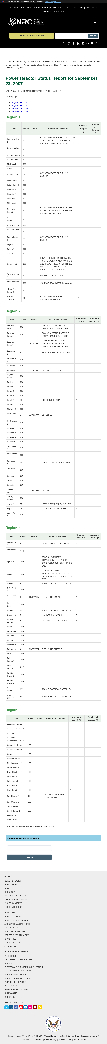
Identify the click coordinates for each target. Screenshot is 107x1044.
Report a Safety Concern (31, 35)
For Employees (80, 1039)
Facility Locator (40, 8)
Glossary (9, 997)
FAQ (10, 8)
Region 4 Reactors (19, 111)
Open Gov (9, 892)
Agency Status (12, 943)
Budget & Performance (17, 920)
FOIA (39, 1036)
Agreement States (22, 8)
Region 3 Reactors (19, 108)
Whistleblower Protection (54, 1036)
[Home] (50, 21)
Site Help (67, 8)
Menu (96, 22)
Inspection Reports (15, 982)
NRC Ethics (10, 939)
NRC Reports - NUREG (15, 974)
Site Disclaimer (64, 1039)
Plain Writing (11, 986)
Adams (7, 888)
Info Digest (10, 956)
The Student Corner (15, 899)
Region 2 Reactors (19, 105)
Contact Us (78, 8)
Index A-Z (48, 11)
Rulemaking (10, 993)
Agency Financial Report (18, 924)
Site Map (26, 1039)
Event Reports (12, 884)
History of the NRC (15, 931)
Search (93, 36)
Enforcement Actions (16, 989)
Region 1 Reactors (19, 102)
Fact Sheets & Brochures (18, 959)
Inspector (89, 1036)
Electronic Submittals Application (23, 967)
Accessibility (37, 1039)
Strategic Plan (12, 916)
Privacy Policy (50, 1039)
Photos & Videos (13, 903)
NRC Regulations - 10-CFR (18, 978)
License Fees (11, 928)
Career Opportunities (16, 935)
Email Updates (92, 8)
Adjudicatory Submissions (18, 971)
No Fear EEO (73, 1036)
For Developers (13, 907)
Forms (8, 963)
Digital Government (15, 896)
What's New (55, 8)
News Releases (12, 881)
